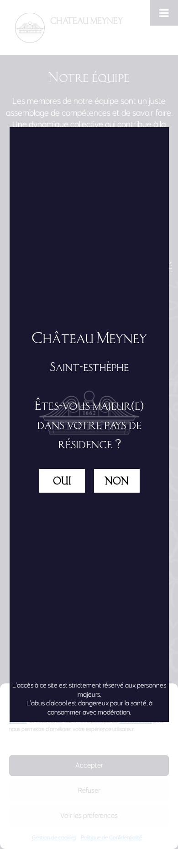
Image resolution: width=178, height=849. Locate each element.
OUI (62, 480)
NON (117, 480)
